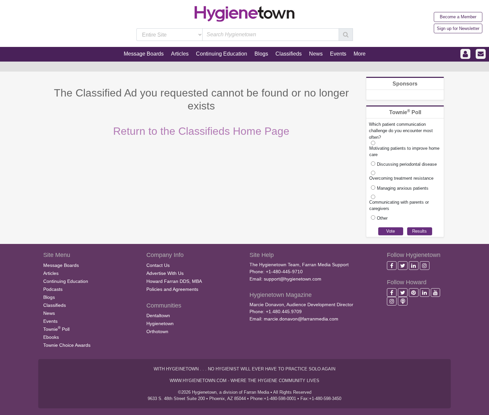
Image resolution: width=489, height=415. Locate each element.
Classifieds (54, 305)
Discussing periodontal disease (407, 164)
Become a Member (458, 16)
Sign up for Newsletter (458, 28)
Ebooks (51, 337)
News (49, 313)
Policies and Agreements (172, 289)
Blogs (49, 297)
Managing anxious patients (402, 188)
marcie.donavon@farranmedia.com (301, 318)
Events (50, 321)
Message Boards (61, 265)
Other (382, 218)
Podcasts (53, 289)
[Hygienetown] (244, 13)
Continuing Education (65, 281)
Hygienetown (160, 323)
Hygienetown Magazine (280, 295)
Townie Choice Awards (66, 345)
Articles (51, 273)
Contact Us (158, 265)
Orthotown (157, 331)
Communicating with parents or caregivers (399, 205)
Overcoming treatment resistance (401, 178)
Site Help (261, 255)
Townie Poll (56, 328)
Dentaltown (158, 315)
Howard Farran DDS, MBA (174, 281)
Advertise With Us (165, 273)
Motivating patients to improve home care (404, 151)
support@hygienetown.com (292, 279)
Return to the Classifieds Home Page (201, 131)
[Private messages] (481, 54)
